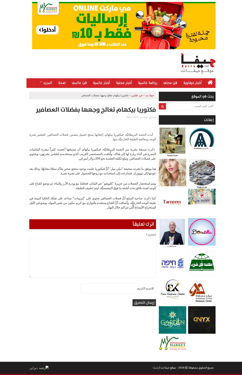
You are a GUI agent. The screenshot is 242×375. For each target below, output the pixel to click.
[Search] (162, 106)
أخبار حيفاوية (192, 83)
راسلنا (156, 368)
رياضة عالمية (147, 83)
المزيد (47, 83)
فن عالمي (79, 83)
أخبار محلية (124, 83)
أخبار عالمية (101, 83)
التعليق (151, 235)
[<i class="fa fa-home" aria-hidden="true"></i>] (210, 83)
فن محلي (170, 83)
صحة (62, 83)
